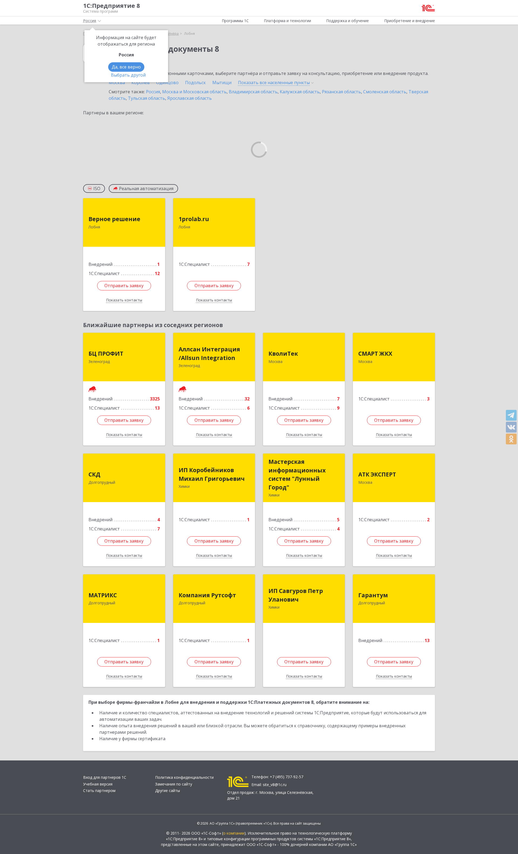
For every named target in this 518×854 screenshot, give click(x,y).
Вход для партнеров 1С (104, 777)
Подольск (195, 82)
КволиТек (283, 353)
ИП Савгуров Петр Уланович (295, 595)
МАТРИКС (102, 595)
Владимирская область (253, 92)
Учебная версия (98, 784)
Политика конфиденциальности (184, 777)
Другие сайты (167, 790)
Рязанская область (341, 92)
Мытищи (221, 82)
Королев (140, 82)
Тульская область (146, 98)
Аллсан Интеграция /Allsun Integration (209, 353)
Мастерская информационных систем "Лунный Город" (297, 474)
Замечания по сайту (173, 784)
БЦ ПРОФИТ (105, 353)
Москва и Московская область (194, 92)
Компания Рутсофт (207, 595)
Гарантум (373, 595)
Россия (153, 92)
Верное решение (114, 219)
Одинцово (167, 82)
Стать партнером (99, 790)
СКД (94, 474)
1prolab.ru (194, 219)
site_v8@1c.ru (275, 784)
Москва (117, 82)
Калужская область (300, 92)
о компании (233, 833)
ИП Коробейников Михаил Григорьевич (212, 474)
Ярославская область (189, 98)
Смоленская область (384, 92)
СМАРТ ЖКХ (375, 353)
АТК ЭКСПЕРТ (377, 474)
